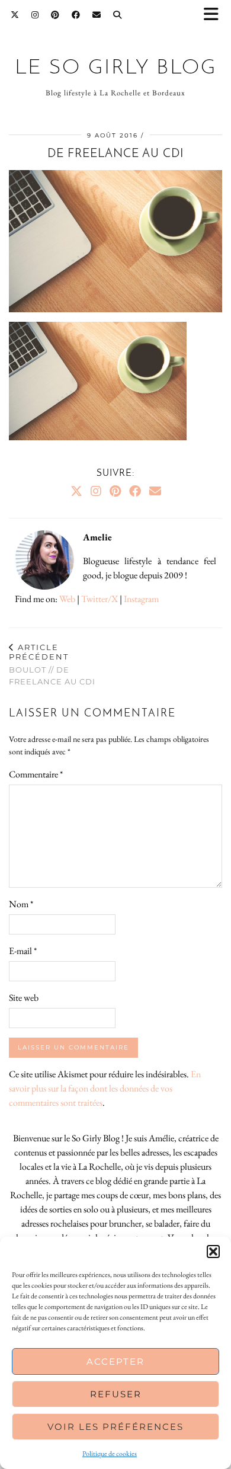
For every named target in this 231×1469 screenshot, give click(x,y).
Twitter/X (99, 599)
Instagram (141, 599)
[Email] (96, 14)
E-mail (23, 951)
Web (67, 599)
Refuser (116, 1394)
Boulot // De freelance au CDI (52, 664)
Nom (21, 904)
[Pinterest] (55, 14)
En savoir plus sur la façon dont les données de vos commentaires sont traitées (105, 1088)
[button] (215, 15)
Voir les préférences (115, 1426)
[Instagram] (35, 14)
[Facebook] (76, 14)
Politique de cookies (109, 1453)
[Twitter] (15, 14)
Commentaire (36, 774)
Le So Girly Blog (116, 68)
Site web (23, 997)
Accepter (115, 1361)
